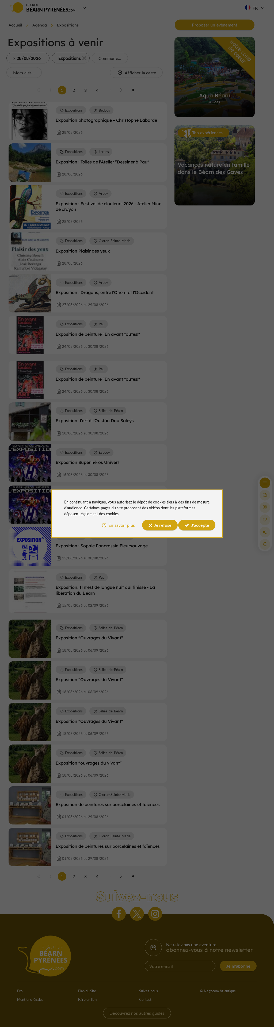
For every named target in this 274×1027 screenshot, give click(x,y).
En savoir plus (121, 525)
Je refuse (162, 525)
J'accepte (200, 525)
